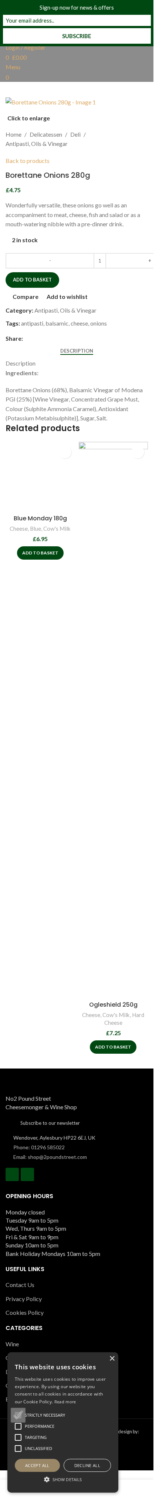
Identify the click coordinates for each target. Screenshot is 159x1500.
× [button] (112, 1358)
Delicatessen (46, 134)
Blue (35, 528)
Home (13, 134)
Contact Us (20, 1284)
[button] (40, 553)
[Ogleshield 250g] (113, 719)
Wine (12, 1343)
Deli (75, 134)
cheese (79, 323)
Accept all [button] (37, 1465)
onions (98, 323)
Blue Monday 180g (40, 518)
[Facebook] (12, 1174)
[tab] (76, 351)
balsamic (56, 323)
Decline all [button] (87, 1465)
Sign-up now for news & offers (77, 7)
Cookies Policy (25, 1312)
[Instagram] (27, 1174)
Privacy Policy (24, 1298)
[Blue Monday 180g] (40, 476)
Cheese (19, 528)
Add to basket (32, 280)
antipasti (32, 323)
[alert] (62, 1422)
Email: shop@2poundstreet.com (50, 1157)
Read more (65, 1401)
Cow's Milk (57, 528)
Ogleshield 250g (113, 1004)
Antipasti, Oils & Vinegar (37, 143)
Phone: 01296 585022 (39, 1147)
